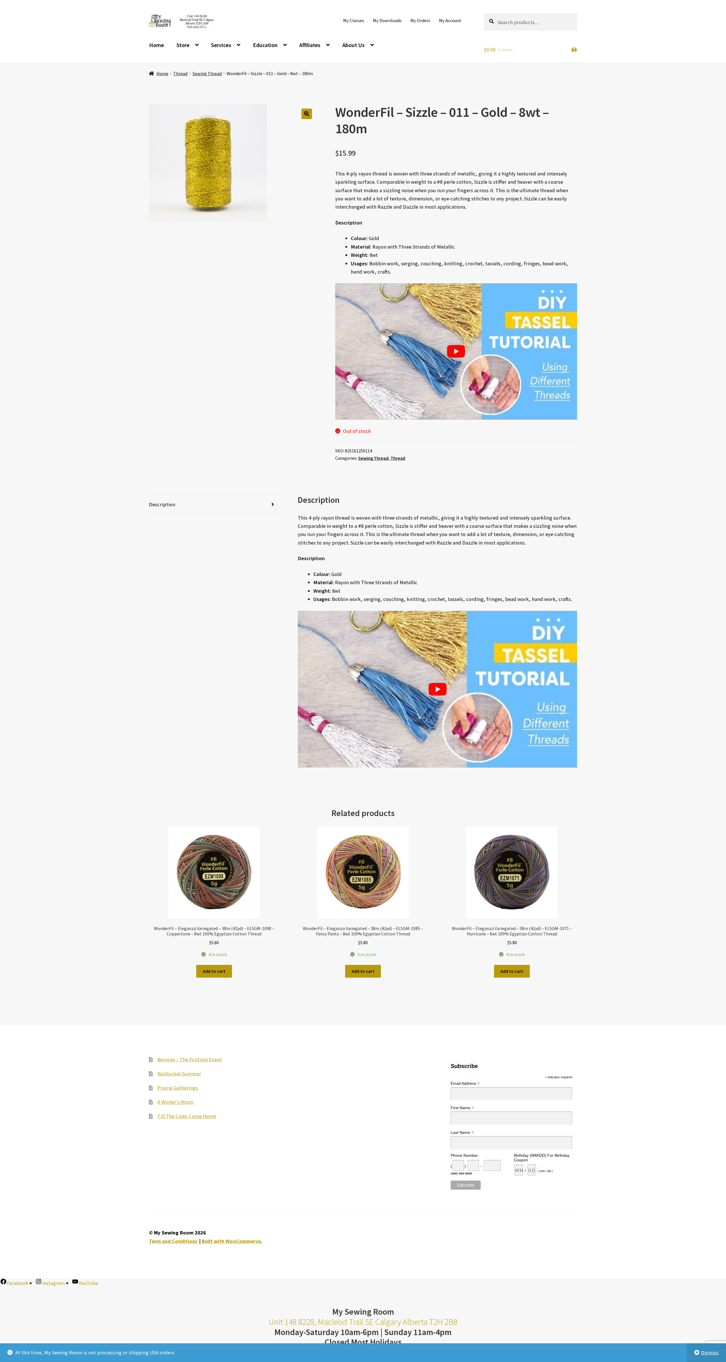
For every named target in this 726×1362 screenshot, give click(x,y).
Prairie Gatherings (177, 1087)
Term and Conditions (173, 1241)
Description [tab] (162, 504)
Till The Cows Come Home (186, 1116)
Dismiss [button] (710, 1352)
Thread (180, 73)
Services (221, 44)
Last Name (462, 1132)
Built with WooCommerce (231, 1241)
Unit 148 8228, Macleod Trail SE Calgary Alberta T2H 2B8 (363, 1322)
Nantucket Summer (179, 1073)
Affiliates (309, 44)
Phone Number (464, 1155)
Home (156, 44)
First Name (462, 1108)
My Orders (420, 20)
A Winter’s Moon (175, 1102)
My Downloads (387, 20)
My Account (450, 20)
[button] (306, 114)
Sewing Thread (207, 73)
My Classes (353, 20)
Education (265, 44)
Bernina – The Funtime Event (189, 1059)
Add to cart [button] (214, 971)
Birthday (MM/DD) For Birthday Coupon (541, 1157)
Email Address (465, 1083)
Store (182, 44)
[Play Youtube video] (456, 351)
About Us (353, 44)
